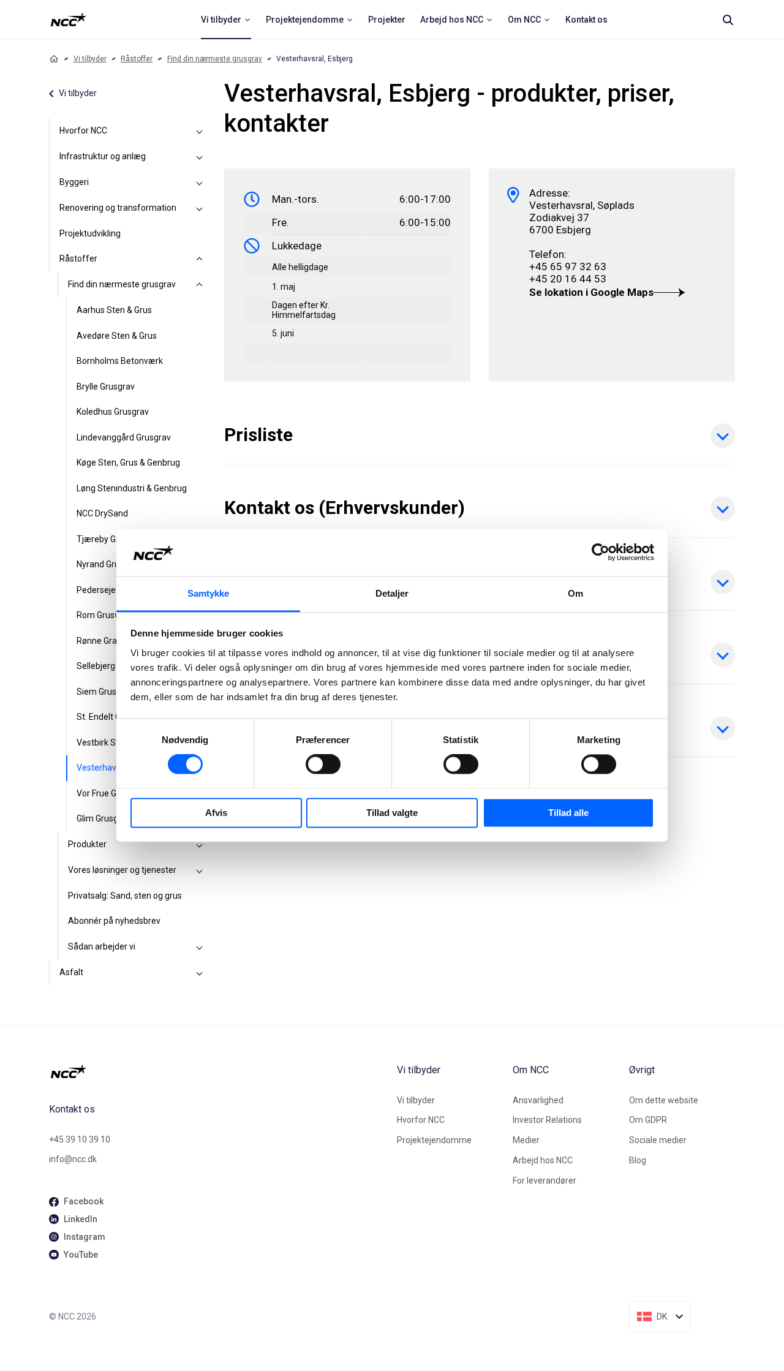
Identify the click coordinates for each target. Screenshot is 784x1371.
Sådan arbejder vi (101, 946)
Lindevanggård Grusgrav (124, 437)
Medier (526, 1140)
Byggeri (74, 182)
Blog (637, 1160)
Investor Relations (547, 1120)
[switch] (323, 764)
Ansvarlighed (538, 1100)
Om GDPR (648, 1120)
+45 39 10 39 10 (79, 1139)
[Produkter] (199, 845)
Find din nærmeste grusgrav (214, 59)
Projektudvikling (90, 233)
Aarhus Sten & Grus (114, 310)
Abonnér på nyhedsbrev (114, 921)
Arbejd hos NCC (543, 1160)
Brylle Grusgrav (106, 386)
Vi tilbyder (90, 59)
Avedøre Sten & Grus (117, 336)
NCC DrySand (102, 513)
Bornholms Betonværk (120, 361)
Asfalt (71, 972)
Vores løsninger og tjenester (122, 870)
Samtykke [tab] (208, 593)
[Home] (54, 59)
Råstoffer (137, 59)
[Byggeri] (199, 182)
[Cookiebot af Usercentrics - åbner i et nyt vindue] (600, 552)
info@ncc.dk (73, 1159)
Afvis (216, 812)
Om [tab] (575, 593)
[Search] (727, 19)
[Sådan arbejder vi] (199, 947)
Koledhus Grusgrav (113, 412)
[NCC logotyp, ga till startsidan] (68, 19)
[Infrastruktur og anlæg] (199, 157)
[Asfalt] (199, 973)
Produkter (87, 844)
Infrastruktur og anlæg (102, 156)
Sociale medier (658, 1140)
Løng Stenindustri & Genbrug (132, 488)
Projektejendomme (434, 1140)
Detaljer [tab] (392, 593)
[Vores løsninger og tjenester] (199, 870)
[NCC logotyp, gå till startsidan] (218, 1071)
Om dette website (663, 1100)
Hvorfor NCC (83, 130)
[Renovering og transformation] (199, 208)
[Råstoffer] (199, 259)
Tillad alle (568, 812)
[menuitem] (226, 19)
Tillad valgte (392, 812)
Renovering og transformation (117, 208)
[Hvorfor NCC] (199, 131)
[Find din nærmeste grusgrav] (199, 285)
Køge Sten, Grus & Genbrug (128, 462)
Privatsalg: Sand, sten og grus (125, 896)
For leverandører (544, 1180)
